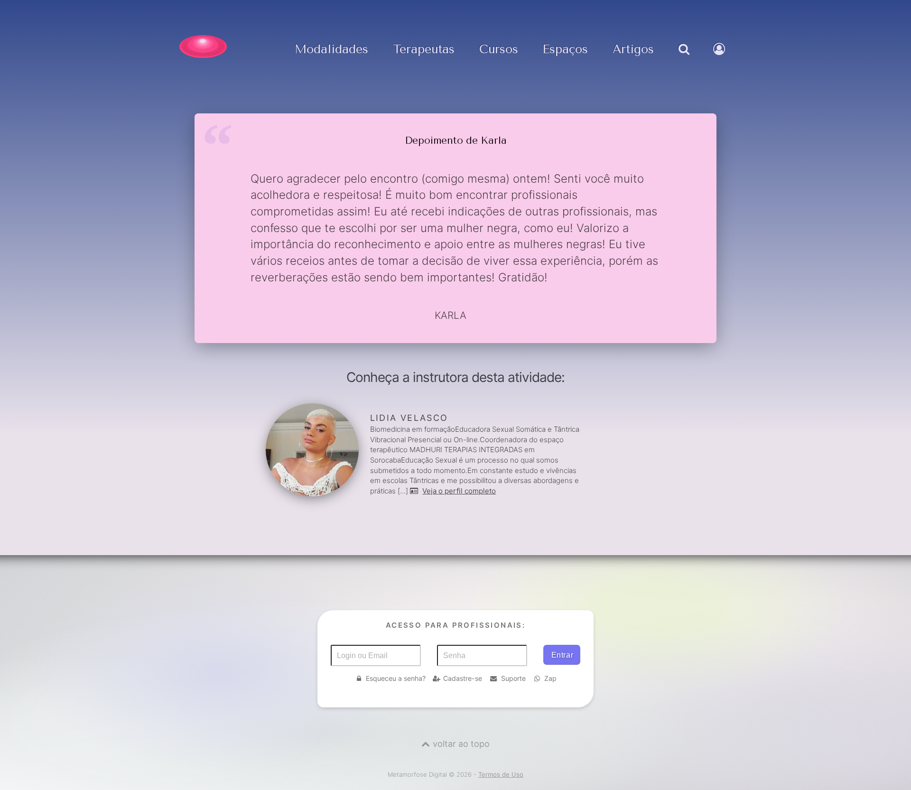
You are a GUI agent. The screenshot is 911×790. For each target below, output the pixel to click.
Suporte (513, 678)
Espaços (565, 49)
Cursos (498, 49)
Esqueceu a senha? (396, 678)
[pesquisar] (683, 58)
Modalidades (331, 49)
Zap (550, 678)
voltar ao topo (461, 744)
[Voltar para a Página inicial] (203, 46)
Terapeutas (424, 49)
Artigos (633, 49)
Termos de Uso (500, 774)
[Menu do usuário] (720, 58)
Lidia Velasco (409, 418)
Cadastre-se (462, 678)
